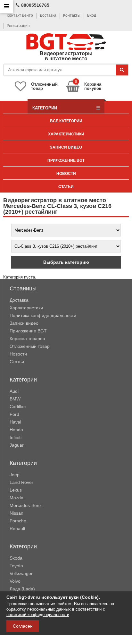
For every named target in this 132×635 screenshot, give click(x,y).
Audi (14, 391)
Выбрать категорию (66, 262)
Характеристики (66, 134)
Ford (14, 414)
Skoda (16, 558)
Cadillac (18, 406)
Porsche (18, 521)
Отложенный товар (30, 346)
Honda (16, 429)
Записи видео (66, 147)
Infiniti (15, 437)
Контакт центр (20, 15)
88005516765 (35, 5)
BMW (15, 399)
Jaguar (17, 445)
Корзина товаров (27, 338)
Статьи (66, 186)
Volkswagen (22, 573)
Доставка (48, 15)
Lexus (16, 490)
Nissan (16, 513)
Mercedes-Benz (26, 505)
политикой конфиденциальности (37, 614)
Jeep (15, 474)
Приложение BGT (66, 160)
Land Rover (21, 482)
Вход (91, 15)
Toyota (16, 565)
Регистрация (18, 25)
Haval (15, 422)
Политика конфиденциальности (43, 315)
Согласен (23, 626)
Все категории (66, 121)
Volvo (15, 581)
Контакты (71, 15)
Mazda (16, 497)
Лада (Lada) (22, 589)
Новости (66, 173)
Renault (17, 528)
